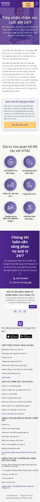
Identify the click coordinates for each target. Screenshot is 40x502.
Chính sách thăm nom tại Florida (14, 365)
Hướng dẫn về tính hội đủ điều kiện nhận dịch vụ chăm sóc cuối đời (19, 465)
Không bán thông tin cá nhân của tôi (19, 498)
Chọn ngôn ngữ (11, 495)
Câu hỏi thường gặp (22, 282)
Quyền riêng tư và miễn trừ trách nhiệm (17, 369)
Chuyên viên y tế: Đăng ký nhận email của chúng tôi (18, 487)
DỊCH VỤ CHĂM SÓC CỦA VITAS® (17, 381)
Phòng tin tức (7, 357)
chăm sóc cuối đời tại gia (11, 386)
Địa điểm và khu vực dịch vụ (12, 349)
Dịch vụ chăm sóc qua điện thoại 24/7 (16, 390)
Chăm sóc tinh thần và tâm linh (14, 410)
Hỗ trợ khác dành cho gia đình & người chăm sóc (19, 453)
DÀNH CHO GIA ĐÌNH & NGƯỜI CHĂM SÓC (20, 419)
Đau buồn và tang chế (10, 436)
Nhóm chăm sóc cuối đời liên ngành (15, 406)
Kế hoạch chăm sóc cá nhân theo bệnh (17, 402)
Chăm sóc (6, 424)
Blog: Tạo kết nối (8, 482)
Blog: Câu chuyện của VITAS (12, 440)
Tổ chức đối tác (8, 478)
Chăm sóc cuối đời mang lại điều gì (15, 432)
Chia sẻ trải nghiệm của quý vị (13, 444)
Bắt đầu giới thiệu (20, 125)
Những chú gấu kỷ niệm (11, 448)
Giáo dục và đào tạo (9, 474)
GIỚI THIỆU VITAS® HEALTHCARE (18, 345)
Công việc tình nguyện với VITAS (14, 353)
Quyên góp (6, 377)
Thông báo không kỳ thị (11, 373)
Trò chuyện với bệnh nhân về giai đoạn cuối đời (20, 470)
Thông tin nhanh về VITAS (12, 361)
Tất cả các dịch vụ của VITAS (13, 414)
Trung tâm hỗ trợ (26, 495)
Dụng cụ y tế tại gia (9, 394)
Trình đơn (36, 3)
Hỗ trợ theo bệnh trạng (11, 428)
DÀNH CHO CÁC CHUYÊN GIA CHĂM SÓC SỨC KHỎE (19, 459)
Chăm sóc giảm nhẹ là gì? (11, 398)
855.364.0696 (22, 278)
